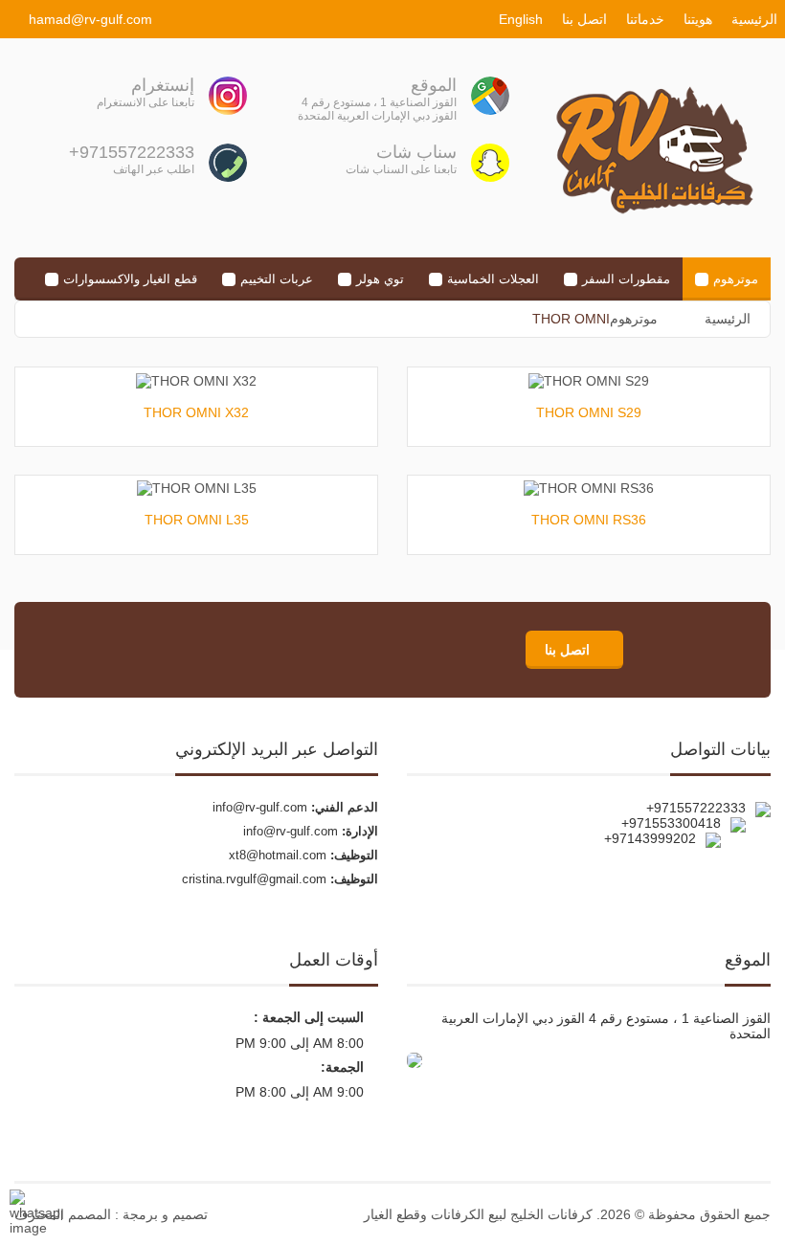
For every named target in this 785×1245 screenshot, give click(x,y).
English (521, 19)
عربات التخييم (276, 279)
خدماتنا (645, 19)
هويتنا (698, 19)
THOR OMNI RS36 (588, 519)
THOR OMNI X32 (196, 412)
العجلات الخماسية (493, 279)
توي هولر (380, 279)
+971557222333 (131, 152)
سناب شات (416, 152)
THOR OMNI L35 (197, 519)
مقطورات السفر (626, 279)
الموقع (434, 85)
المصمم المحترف (62, 1214)
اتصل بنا (584, 19)
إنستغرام (162, 85)
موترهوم (735, 279)
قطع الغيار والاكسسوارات (130, 279)
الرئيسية (754, 19)
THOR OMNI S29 (588, 412)
